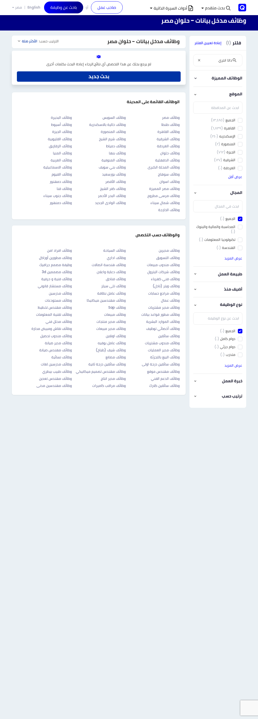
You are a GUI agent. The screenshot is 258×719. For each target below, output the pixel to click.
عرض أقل (235, 176)
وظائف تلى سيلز (113, 286)
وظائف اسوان (169, 181)
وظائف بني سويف (112, 167)
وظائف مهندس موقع (163, 371)
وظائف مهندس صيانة (55, 350)
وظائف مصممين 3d (57, 271)
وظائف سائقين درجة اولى (161, 364)
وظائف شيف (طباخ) (111, 350)
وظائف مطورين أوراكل (55, 257)
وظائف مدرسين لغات (56, 364)
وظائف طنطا (170, 124)
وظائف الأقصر (115, 181)
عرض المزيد (233, 258)
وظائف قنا (64, 188)
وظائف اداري (116, 257)
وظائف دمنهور (61, 202)
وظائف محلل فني (59, 321)
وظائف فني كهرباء (165, 278)
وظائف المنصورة (113, 131)
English (33, 7)
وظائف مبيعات (115, 314)
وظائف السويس (114, 117)
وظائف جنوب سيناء (57, 195)
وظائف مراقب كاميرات (109, 385)
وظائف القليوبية (60, 138)
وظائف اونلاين (116, 335)
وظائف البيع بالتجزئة (165, 357)
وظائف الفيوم (62, 174)
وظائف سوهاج (169, 174)
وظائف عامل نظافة (111, 293)
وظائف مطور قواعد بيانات (160, 314)
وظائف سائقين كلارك (164, 385)
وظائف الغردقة (168, 146)
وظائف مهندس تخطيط (55, 307)
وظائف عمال (170, 300)
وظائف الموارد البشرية (163, 321)
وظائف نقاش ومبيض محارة (51, 328)
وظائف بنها (117, 153)
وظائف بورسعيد (114, 174)
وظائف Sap (117, 307)
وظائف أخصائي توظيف (163, 328)
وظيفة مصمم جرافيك (55, 264)
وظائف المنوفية (114, 160)
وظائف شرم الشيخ (112, 138)
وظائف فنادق (116, 278)
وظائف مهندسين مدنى (54, 385)
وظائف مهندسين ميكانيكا (106, 300)
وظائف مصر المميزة (164, 188)
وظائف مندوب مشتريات (162, 343)
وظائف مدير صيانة (58, 343)
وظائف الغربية (61, 160)
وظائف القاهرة (168, 131)
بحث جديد (98, 76)
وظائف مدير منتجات (111, 321)
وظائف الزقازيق (60, 146)
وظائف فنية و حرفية (56, 278)
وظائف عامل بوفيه (112, 343)
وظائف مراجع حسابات (164, 293)
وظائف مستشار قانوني (55, 286)
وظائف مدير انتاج (113, 378)
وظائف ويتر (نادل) (166, 286)
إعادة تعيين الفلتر (208, 42)
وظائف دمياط (116, 146)
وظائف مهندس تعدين (55, 378)
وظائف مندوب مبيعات (163, 264)
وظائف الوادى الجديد (110, 202)
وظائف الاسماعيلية (57, 167)
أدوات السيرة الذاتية (170, 8)
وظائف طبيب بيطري (57, 371)
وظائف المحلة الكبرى (164, 167)
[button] (216, 8)
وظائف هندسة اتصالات (109, 264)
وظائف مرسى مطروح (163, 195)
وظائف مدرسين (60, 293)
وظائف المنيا (62, 153)
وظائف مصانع (116, 357)
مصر (18, 7)
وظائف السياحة (114, 250)
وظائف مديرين (169, 250)
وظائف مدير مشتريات (164, 307)
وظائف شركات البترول (163, 271)
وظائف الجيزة (62, 131)
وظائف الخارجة (169, 209)
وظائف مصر (171, 117)
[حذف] (199, 60)
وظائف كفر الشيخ (113, 188)
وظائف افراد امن (59, 250)
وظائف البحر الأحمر (112, 195)
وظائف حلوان (170, 153)
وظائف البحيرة (61, 117)
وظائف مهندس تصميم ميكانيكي (101, 371)
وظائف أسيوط (61, 124)
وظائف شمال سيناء (165, 202)
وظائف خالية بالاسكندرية (107, 124)
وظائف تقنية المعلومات (54, 314)
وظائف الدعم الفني (165, 378)
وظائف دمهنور (61, 181)
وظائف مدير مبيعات (111, 328)
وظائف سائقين (169, 335)
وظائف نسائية (61, 357)
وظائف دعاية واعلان (111, 271)
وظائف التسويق (168, 257)
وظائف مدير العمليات (164, 350)
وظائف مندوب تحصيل (56, 335)
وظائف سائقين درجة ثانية (107, 364)
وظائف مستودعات (58, 300)
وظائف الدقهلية (167, 160)
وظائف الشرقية (168, 138)
